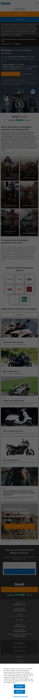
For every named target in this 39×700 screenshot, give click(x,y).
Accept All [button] (19, 686)
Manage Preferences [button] (21, 696)
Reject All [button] (19, 692)
